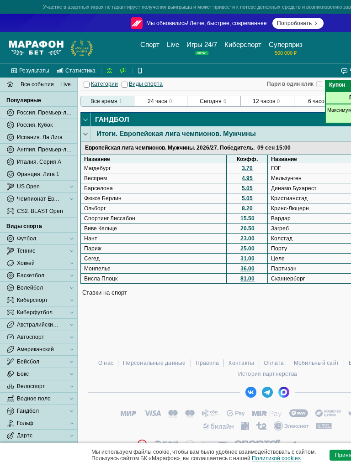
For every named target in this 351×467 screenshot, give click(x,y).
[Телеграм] (267, 392)
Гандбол (112, 119)
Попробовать (294, 23)
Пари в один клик (290, 84)
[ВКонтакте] (250, 392)
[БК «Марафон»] (36, 48)
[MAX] (283, 392)
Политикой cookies (276, 458)
